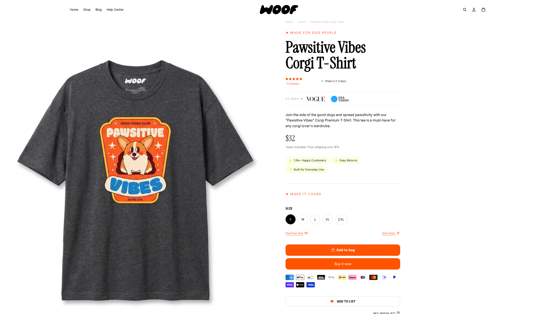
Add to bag (345, 250)
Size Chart (389, 233)
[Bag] (483, 9)
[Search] (465, 9)
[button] (294, 78)
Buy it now (343, 264)
